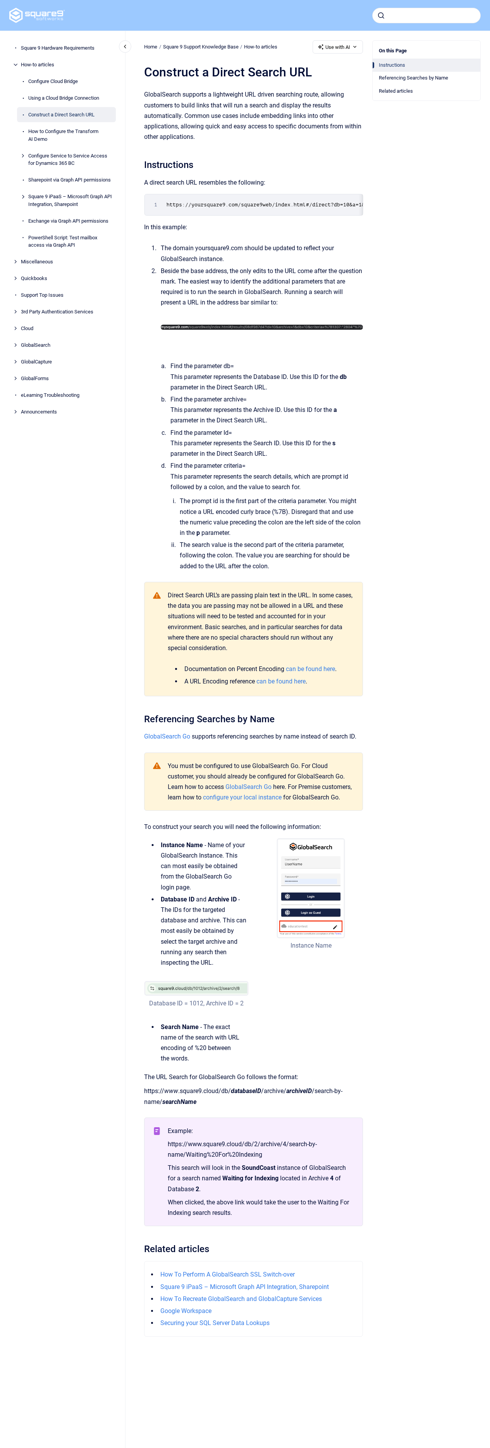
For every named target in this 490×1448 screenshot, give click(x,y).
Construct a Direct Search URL (61, 115)
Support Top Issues (42, 295)
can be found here (310, 669)
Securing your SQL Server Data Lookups (215, 1323)
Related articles (396, 91)
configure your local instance (242, 797)
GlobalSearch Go (167, 736)
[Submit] (381, 15)
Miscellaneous (37, 262)
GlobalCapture (36, 362)
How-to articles (37, 64)
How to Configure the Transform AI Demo (63, 135)
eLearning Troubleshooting (50, 395)
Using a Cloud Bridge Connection (63, 98)
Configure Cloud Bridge (53, 81)
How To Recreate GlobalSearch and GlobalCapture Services (241, 1299)
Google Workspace (185, 1311)
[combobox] (426, 15)
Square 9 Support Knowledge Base (201, 47)
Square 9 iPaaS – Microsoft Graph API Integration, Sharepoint (70, 200)
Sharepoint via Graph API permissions (69, 180)
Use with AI (337, 47)
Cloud (27, 328)
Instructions (392, 65)
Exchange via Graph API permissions (68, 220)
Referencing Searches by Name (413, 78)
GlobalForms (35, 378)
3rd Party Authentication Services (57, 312)
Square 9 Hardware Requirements (58, 48)
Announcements (39, 412)
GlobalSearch (35, 345)
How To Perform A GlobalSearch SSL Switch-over (227, 1274)
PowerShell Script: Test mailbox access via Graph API (62, 241)
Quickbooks (34, 278)
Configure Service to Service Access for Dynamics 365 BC (67, 159)
